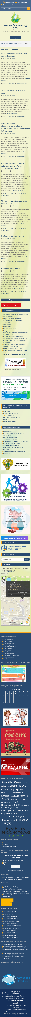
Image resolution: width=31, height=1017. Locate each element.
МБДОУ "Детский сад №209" (15, 26)
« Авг (2, 706)
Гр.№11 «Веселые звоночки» (11, 655)
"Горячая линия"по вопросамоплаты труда (7, 902)
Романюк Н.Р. (13, 813)
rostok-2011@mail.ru (22, 2)
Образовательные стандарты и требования (15, 354)
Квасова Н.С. (9, 795)
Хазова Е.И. (16, 816)
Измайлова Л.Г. (9, 793)
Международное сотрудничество (12, 348)
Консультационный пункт (10, 437)
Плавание (5, 844)
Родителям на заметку (9, 421)
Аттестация (6, 411)
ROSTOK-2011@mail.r (12, 572)
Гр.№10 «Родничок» (8, 83)
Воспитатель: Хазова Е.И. (10, 935)
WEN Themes (17, 1015)
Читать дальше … (12, 113)
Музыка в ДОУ (7, 843)
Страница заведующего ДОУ (11, 445)
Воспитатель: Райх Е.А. (9, 930)
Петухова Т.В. (13, 808)
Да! (5, 864)
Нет (5, 862)
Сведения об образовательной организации (15, 314)
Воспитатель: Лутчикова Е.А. (11, 922)
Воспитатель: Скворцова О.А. (11, 934)
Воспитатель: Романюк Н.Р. (11, 932)
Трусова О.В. (24, 813)
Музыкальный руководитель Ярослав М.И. (15, 948)
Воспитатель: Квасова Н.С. (10, 918)
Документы (6, 322)
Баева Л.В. (9, 782)
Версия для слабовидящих (11, 305)
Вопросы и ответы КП (11, 439)
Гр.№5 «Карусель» (8, 645)
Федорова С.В (5, 85)
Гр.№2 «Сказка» (7, 641)
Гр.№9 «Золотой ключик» (10, 652)
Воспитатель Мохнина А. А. (10, 923)
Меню (17, 38)
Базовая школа (7, 431)
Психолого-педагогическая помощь (14, 538)
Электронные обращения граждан (13, 447)
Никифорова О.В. (21, 116)
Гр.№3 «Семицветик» (9, 643)
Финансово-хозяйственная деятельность (15, 338)
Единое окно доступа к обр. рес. (12, 888)
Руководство (7, 326)
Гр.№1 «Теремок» (8, 639)
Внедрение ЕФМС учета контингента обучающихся (15, 993)
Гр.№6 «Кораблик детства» (10, 646)
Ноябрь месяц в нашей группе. (12, 236)
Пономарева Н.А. (21, 83)
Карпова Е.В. (19, 793)
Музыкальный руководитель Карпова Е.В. (14, 946)
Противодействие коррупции (11, 443)
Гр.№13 (5, 659)
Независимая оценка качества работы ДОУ (15, 441)
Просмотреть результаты (15, 870)
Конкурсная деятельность (10, 413)
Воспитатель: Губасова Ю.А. (11, 913)
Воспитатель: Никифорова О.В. (12, 925)
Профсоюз (6, 449)
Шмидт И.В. (9, 819)
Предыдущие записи (15, 300)
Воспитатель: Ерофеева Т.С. (11, 916)
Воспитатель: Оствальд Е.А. (11, 927)
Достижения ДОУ (10, 415)
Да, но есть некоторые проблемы (13, 860)
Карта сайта (6, 454)
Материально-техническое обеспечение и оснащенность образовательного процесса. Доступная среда (15, 332)
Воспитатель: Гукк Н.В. (9, 911)
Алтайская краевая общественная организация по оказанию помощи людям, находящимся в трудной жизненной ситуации (16, 891)
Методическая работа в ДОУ (11, 417)
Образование (7, 324)
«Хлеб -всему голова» (10, 268)
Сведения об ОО (6, 8)
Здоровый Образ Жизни (9, 846)
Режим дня (6, 419)
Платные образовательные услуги (13, 336)
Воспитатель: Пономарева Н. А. (12, 928)
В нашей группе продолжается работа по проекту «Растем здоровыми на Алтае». (12, 165)
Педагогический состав (10, 329)
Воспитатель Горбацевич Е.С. (11, 915)
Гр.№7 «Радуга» (7, 648)
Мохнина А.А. (11, 802)
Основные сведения (9, 316)
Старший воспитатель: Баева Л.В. (12, 944)
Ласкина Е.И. (14, 799)
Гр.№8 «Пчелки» (7, 650)
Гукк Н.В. (11, 790)
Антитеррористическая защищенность (14, 451)
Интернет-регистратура (10, 886)
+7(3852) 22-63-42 (10, 2)
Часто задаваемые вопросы (20, 4)
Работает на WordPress (11, 1013)
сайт (13, 58)
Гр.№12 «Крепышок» (8, 657)
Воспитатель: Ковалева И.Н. (11, 920)
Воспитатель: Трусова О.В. (10, 937)
